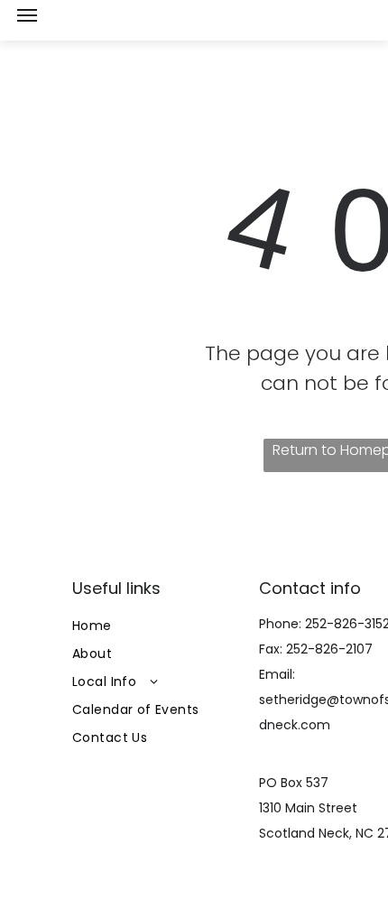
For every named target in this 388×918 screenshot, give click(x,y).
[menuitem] (159, 626)
